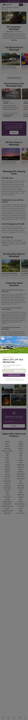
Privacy (17, 380)
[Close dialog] (3, 339)
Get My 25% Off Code (14, 375)
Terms (22, 380)
